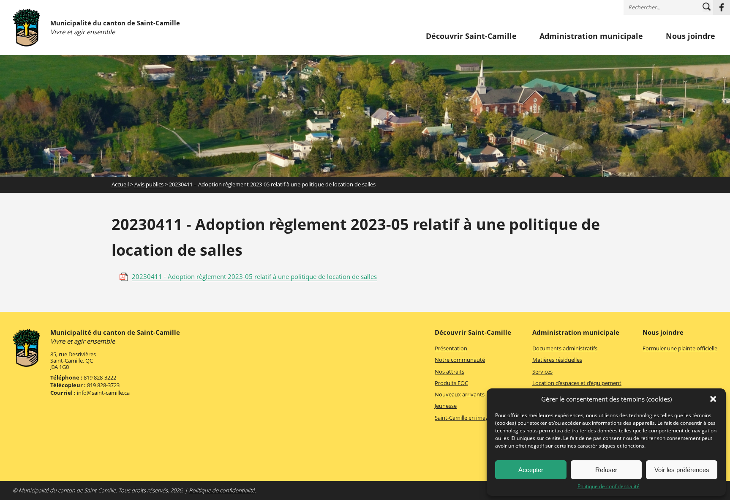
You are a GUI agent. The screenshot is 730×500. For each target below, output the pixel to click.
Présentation (451, 348)
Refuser (606, 469)
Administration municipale (591, 36)
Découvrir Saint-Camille (471, 36)
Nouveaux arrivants (460, 394)
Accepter (530, 469)
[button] (713, 399)
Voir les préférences (681, 469)
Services (542, 371)
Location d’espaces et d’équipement (576, 383)
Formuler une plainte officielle (680, 348)
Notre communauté (460, 359)
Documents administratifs (564, 348)
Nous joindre (690, 36)
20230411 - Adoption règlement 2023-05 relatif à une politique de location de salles (254, 276)
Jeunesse (446, 406)
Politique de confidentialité (608, 486)
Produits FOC (451, 383)
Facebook (721, 7)
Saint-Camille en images (464, 417)
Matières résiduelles (557, 359)
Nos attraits (449, 371)
